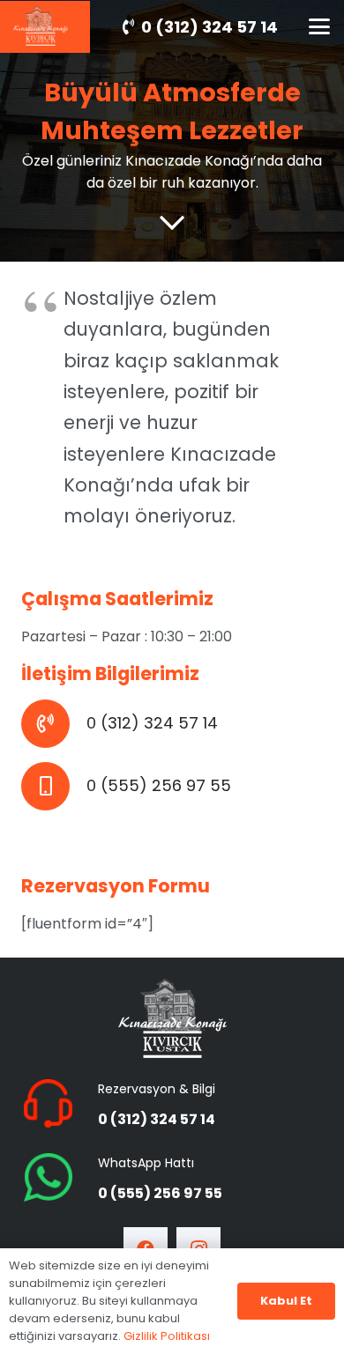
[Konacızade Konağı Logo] (40, 26)
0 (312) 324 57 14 (152, 723)
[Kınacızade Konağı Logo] (172, 1018)
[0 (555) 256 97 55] (53, 786)
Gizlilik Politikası (166, 1336)
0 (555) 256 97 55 (158, 785)
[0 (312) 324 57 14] (53, 723)
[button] (319, 26)
